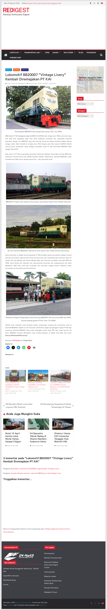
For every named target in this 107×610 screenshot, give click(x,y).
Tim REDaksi (91, 52)
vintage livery (52, 83)
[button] (20, 52)
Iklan (81, 52)
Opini (47, 52)
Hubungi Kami (15, 57)
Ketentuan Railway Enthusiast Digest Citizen (51, 565)
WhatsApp (16, 340)
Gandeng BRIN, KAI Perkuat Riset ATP (41, 3)
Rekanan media (50, 576)
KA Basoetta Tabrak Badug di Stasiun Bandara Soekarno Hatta (38, 437)
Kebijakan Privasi (50, 592)
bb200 (39, 83)
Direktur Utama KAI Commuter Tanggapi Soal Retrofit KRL (62, 437)
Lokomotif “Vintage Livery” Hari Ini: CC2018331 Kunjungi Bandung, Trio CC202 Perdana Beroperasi (60, 386)
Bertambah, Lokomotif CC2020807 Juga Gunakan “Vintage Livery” (37, 385)
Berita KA (8, 69)
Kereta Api (14, 52)
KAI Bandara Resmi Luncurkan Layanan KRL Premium (19, 405)
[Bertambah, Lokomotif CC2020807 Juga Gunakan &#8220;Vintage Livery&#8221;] (38, 376)
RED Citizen (68, 52)
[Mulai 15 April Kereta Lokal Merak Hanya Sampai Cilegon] (14, 420)
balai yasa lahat (32, 83)
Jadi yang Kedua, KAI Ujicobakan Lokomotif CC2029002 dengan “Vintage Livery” (15, 386)
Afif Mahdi (23, 83)
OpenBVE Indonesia (11, 576)
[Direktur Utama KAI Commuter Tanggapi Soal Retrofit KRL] (63, 420)
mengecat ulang (23, 136)
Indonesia (16, 69)
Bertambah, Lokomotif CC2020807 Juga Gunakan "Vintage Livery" (35, 468)
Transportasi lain (31, 52)
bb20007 (45, 83)
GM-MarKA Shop (9, 580)
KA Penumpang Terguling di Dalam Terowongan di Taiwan (55, 405)
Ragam (55, 52)
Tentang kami (49, 553)
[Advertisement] (53, 33)
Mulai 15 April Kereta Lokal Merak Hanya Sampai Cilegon (13, 437)
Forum (5, 584)
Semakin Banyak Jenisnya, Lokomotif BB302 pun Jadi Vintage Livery (36, 473)
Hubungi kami (49, 572)
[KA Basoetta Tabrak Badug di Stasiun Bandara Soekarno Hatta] (38, 420)
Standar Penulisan (51, 588)
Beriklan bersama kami (53, 558)
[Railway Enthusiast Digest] (5, 55)
